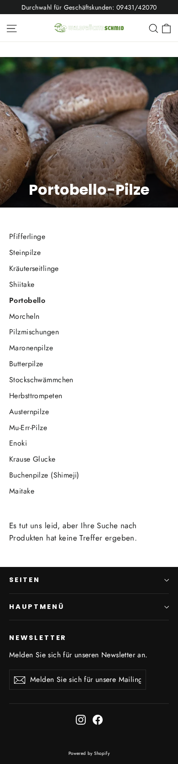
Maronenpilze (31, 348)
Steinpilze (25, 252)
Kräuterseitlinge (34, 268)
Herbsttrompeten (35, 395)
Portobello (27, 300)
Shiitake (21, 284)
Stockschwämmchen (41, 379)
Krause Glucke (32, 459)
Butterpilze (26, 364)
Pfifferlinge (27, 236)
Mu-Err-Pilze (28, 427)
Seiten (24, 579)
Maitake (21, 491)
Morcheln (24, 316)
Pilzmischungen (34, 332)
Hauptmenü (36, 606)
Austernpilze (29, 411)
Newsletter (38, 637)
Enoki (18, 443)
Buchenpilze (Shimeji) (44, 475)
